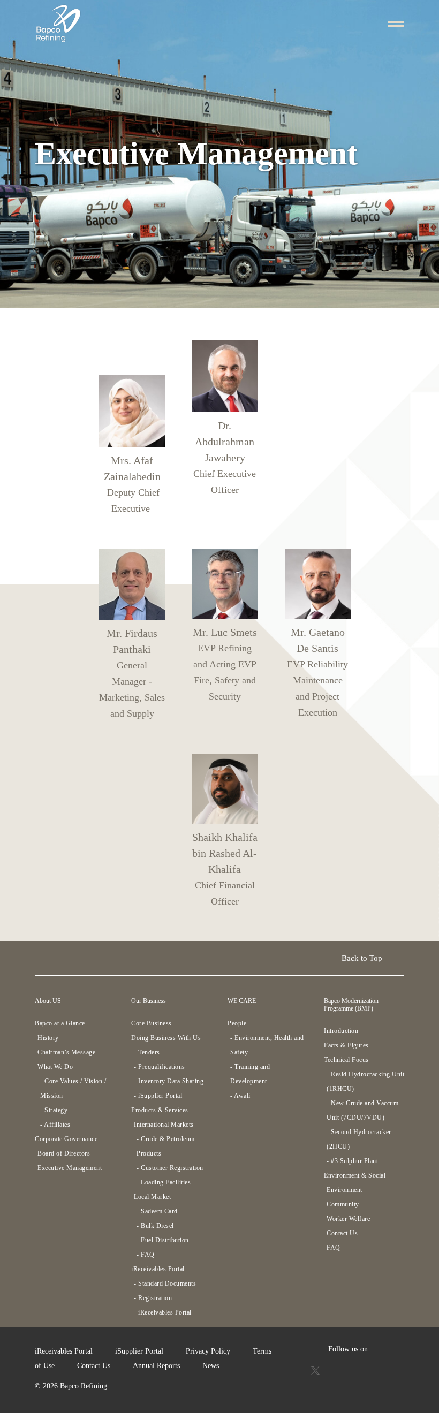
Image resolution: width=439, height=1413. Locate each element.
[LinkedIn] (381, 1370)
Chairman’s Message (66, 1052)
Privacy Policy (208, 1351)
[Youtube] (337, 1370)
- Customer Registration (170, 1168)
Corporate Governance (66, 1139)
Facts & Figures (346, 1045)
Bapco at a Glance (60, 1023)
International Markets (164, 1124)
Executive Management (69, 1168)
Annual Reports (156, 1366)
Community (343, 1204)
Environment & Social (354, 1175)
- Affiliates (55, 1124)
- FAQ (146, 1254)
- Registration (153, 1298)
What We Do (55, 1066)
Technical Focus (346, 1059)
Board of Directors (63, 1153)
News (210, 1366)
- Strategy (53, 1110)
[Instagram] (359, 1370)
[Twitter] (316, 1370)
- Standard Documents (165, 1283)
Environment (344, 1190)
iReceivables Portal (158, 1269)
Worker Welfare (348, 1218)
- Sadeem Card (157, 1211)
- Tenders (147, 1052)
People (237, 1023)
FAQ (333, 1247)
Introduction (341, 1031)
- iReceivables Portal (163, 1312)
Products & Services (159, 1110)
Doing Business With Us (166, 1038)
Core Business (151, 1023)
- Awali (240, 1095)
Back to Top (363, 958)
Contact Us (342, 1233)
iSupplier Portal (139, 1351)
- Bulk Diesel (155, 1225)
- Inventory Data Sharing (168, 1081)
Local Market (152, 1197)
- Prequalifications (159, 1066)
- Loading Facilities (164, 1182)
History (48, 1038)
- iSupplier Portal (158, 1095)
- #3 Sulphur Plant (352, 1161)
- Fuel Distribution (163, 1240)
